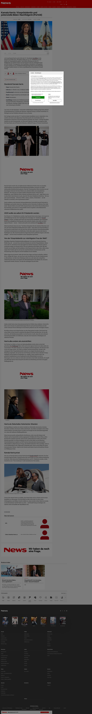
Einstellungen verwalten (38, 100)
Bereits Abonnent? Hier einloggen (55, 102)
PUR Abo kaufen (54, 100)
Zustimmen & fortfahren (38, 97)
